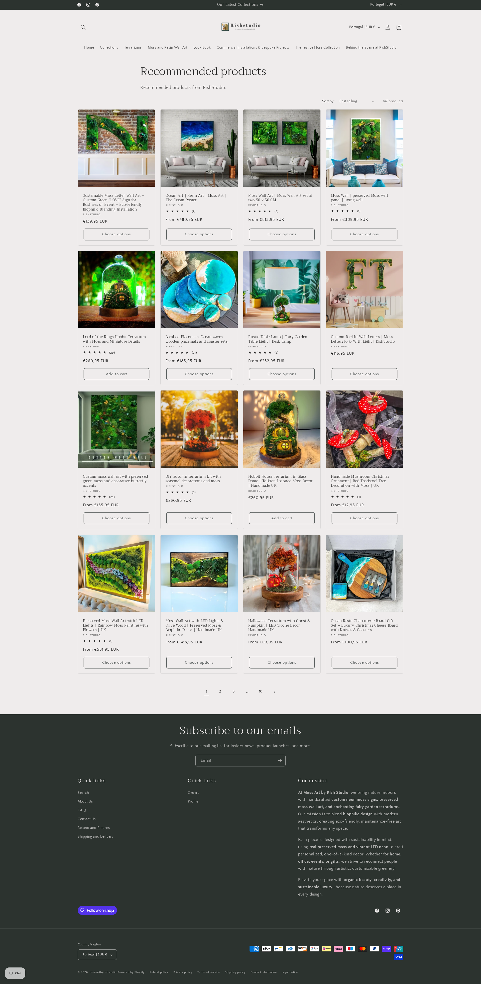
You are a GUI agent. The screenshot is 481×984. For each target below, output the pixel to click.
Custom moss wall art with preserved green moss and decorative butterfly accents (115, 481)
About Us (85, 801)
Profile (193, 801)
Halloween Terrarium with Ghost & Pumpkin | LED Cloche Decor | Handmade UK (279, 626)
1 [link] (206, 692)
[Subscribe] (279, 760)
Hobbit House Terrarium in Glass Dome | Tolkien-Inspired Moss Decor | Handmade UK (280, 481)
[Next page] (274, 691)
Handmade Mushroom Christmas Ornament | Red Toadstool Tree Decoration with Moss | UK (360, 481)
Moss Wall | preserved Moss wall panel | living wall (359, 198)
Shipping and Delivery (96, 837)
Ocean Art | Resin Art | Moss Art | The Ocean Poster (196, 198)
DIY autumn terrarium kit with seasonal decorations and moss (193, 478)
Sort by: (328, 101)
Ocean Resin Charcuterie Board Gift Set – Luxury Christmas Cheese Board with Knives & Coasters (364, 626)
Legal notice (290, 972)
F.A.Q (82, 810)
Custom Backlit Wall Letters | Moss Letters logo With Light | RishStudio (363, 339)
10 (261, 692)
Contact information (264, 972)
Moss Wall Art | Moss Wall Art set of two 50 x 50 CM (280, 198)
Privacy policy (183, 972)
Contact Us (87, 819)
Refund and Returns (94, 828)
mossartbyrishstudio (103, 972)
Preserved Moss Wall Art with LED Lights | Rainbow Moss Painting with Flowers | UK (115, 626)
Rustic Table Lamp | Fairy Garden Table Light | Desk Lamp (277, 339)
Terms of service (208, 972)
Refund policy (159, 972)
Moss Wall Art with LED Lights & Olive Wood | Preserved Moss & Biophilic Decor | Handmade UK (194, 626)
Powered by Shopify (131, 972)
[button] (83, 27)
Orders (193, 793)
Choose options (116, 234)
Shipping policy (235, 972)
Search (83, 793)
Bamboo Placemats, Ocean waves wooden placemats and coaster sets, (197, 339)
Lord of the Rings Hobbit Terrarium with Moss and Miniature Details (114, 339)
